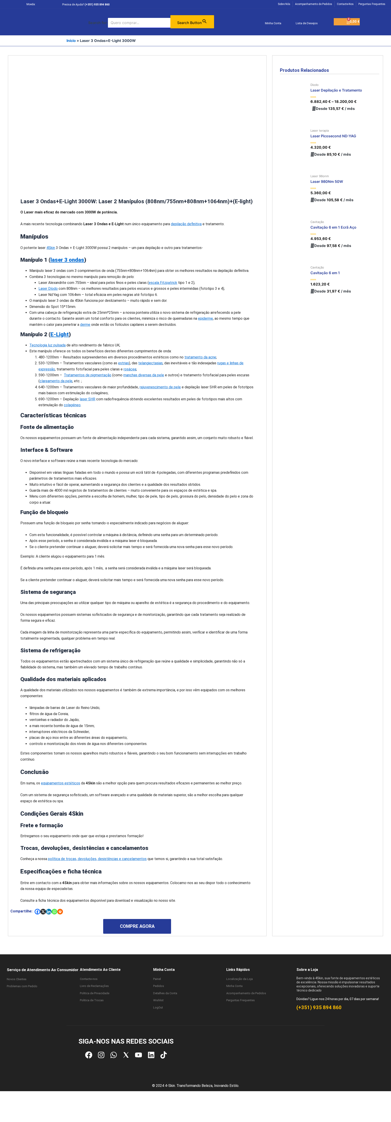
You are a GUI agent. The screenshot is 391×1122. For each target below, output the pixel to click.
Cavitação (317, 222)
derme (85, 324)
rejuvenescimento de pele (160, 387)
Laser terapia (319, 130)
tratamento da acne (200, 357)
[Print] (60, 911)
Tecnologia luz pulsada (47, 345)
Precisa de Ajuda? (86, 4)
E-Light (59, 334)
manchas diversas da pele (143, 375)
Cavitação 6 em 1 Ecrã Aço (333, 227)
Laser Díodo (48, 288)
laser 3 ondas (67, 260)
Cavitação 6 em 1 (325, 273)
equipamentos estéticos (60, 783)
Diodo (314, 85)
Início (71, 40)
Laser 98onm (319, 176)
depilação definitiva (186, 224)
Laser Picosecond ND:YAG (333, 136)
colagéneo (72, 405)
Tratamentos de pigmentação (87, 375)
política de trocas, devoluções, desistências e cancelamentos (97, 859)
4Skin (50, 248)
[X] (43, 911)
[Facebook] (37, 911)
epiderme (205, 318)
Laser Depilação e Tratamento (336, 90)
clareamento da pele (56, 381)
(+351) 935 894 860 (319, 1007)
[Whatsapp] (54, 911)
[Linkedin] (49, 911)
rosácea (130, 369)
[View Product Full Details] (294, 97)
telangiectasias (150, 363)
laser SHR (87, 399)
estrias (123, 363)
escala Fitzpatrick (163, 282)
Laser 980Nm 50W (326, 181)
